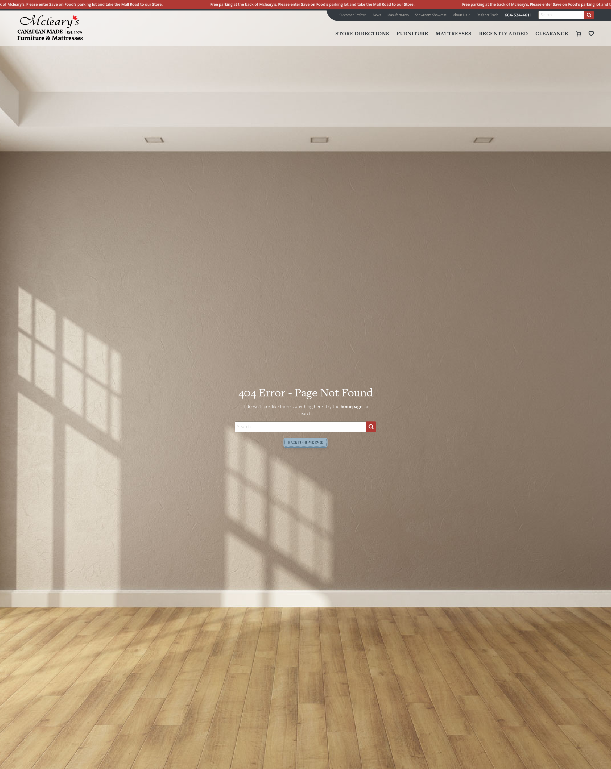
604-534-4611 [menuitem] (518, 15)
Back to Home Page (305, 442)
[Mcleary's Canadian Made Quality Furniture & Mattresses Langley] (50, 27)
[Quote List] (591, 33)
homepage (351, 406)
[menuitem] (352, 15)
